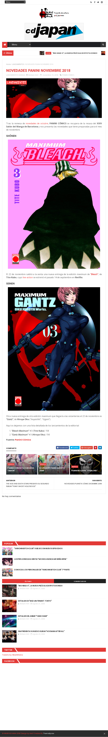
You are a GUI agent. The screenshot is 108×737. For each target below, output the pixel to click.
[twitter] (98, 2)
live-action (28, 277)
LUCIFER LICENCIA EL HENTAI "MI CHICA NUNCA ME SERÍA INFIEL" (40, 559)
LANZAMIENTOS (18, 64)
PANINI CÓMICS (68, 75)
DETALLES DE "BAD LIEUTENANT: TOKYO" (35, 601)
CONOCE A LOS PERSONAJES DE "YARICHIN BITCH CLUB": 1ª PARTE (42, 569)
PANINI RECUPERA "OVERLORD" (84, 470)
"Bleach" (94, 274)
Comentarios (80, 581)
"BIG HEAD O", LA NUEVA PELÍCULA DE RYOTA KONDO (61, 53)
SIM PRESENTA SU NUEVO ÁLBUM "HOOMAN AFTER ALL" (41, 631)
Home (8, 64)
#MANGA (11, 464)
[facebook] (94, 2)
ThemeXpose (48, 733)
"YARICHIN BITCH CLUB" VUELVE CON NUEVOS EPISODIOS (38, 548)
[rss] (91, 2)
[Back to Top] (104, 733)
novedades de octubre (37, 123)
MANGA (22, 75)
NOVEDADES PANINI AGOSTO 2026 (52, 469)
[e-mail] (101, 2)
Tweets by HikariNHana (12, 655)
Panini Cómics (23, 439)
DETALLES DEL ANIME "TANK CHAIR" (33, 616)
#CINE (35, 53)
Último (28, 581)
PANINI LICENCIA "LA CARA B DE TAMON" (21, 469)
